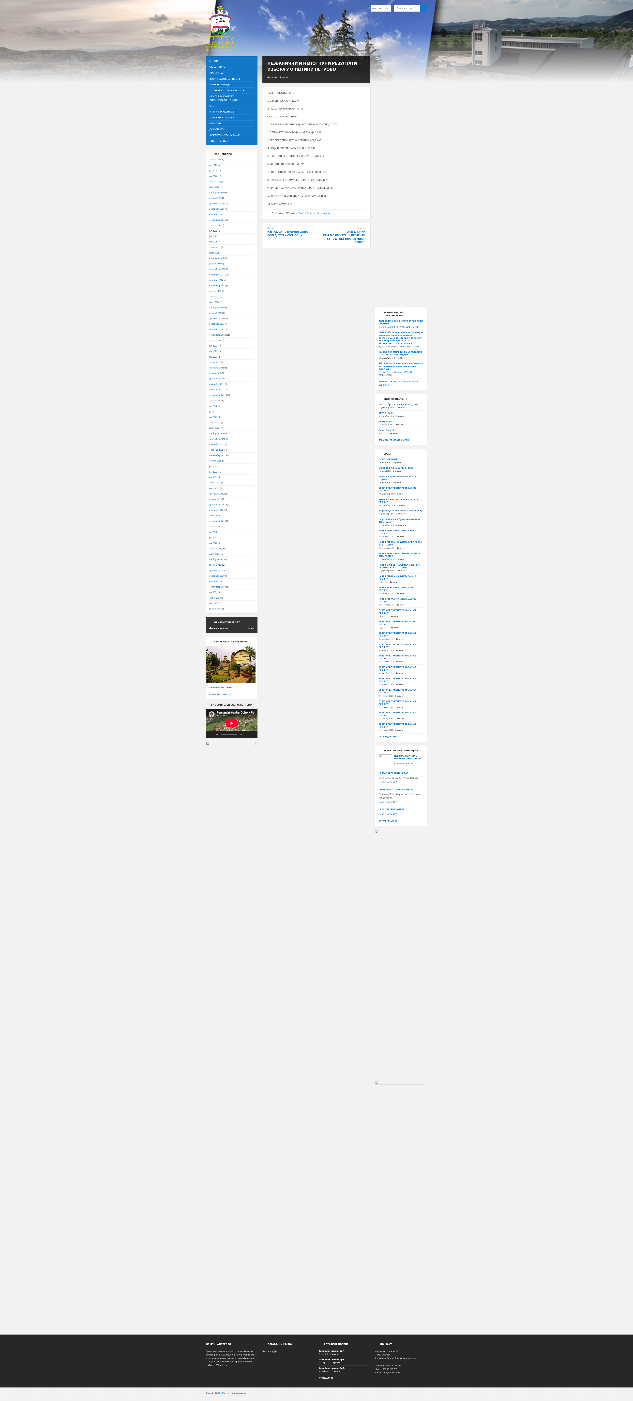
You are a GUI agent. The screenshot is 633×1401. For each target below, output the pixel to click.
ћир (374, 8)
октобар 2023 (216, 329)
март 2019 (214, 603)
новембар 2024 (217, 274)
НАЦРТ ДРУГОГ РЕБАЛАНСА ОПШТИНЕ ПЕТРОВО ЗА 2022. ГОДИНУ (399, 566)
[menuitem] (231, 61)
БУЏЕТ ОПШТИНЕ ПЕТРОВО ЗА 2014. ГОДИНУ (398, 691)
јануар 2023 (215, 373)
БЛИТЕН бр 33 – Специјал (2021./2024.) (399, 404)
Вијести (284, 77)
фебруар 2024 (216, 307)
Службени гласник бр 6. (332, 1359)
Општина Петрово (220, 687)
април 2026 (215, 181)
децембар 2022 (217, 378)
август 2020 (215, 526)
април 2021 (215, 482)
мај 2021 (213, 477)
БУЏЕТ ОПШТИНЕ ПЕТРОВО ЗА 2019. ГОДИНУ (398, 634)
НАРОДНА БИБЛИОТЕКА (391, 809)
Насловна (272, 77)
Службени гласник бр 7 (331, 1350)
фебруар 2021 (216, 493)
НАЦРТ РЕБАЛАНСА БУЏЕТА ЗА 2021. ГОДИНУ (397, 600)
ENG (387, 8)
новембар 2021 (217, 444)
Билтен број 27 (387, 421)
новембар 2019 (217, 575)
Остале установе (388, 821)
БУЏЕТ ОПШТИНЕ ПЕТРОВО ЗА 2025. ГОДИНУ (398, 489)
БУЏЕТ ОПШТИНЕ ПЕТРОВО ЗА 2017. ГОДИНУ (398, 657)
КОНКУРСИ (398, 358)
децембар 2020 (217, 504)
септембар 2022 (217, 395)
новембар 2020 (217, 510)
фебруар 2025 (216, 258)
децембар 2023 (217, 318)
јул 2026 (213, 165)
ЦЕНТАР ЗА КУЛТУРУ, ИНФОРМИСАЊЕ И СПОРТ (407, 757)
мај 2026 (213, 176)
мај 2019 (213, 592)
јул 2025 (213, 230)
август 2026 (215, 159)
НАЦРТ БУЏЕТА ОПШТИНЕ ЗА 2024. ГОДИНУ (397, 532)
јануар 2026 (215, 197)
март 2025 (214, 252)
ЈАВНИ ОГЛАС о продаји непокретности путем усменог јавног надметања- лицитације (401, 366)
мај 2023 (213, 356)
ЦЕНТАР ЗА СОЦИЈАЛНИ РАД (393, 773)
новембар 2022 (217, 384)
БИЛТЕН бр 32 (386, 413)
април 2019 (215, 597)
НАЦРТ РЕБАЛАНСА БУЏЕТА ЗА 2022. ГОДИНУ (397, 577)
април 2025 (215, 247)
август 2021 (215, 460)
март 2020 (214, 553)
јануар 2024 (215, 312)
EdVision (224, 1393)
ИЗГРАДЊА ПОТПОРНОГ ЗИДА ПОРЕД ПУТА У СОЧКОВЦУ (287, 233)
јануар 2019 (215, 608)
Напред (361, 228)
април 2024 (215, 296)
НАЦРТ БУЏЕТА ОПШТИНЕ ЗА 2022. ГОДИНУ (397, 589)
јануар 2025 (215, 263)
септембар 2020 (217, 521)
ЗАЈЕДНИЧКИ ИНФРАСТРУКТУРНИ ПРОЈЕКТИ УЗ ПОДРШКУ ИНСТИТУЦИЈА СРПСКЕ (344, 237)
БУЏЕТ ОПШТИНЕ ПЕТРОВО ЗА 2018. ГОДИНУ (398, 646)
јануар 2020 (215, 564)
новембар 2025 (217, 208)
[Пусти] (210, 734)
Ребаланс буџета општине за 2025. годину (398, 478)
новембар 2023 (217, 323)
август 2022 (215, 400)
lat (380, 8)
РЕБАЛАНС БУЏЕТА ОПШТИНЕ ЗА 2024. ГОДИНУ (398, 501)
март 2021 (214, 488)
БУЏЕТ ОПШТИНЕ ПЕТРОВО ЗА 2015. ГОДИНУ (398, 680)
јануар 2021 (215, 499)
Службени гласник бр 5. (332, 1368)
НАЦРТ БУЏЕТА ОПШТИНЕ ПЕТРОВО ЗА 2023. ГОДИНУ (399, 555)
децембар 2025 (217, 203)
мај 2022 (213, 416)
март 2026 (214, 186)
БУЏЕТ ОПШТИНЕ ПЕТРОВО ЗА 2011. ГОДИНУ (398, 725)
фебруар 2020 (216, 559)
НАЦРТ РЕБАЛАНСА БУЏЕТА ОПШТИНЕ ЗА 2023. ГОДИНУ (400, 543)
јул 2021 (213, 466)
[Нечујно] (248, 734)
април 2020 (215, 548)
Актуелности (323, 213)
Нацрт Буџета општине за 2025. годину (400, 510)
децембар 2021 (217, 438)
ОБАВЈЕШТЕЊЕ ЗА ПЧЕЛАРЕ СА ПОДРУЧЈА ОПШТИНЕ (401, 322)
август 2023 (215, 340)
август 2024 (215, 290)
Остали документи (389, 736)
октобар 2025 (216, 214)
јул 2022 (213, 405)
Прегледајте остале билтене (394, 440)
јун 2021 (213, 471)
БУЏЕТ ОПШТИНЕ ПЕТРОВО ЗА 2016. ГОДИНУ (398, 668)
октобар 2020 (216, 515)
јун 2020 (213, 537)
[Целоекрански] (253, 734)
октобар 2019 (216, 581)
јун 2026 (213, 170)
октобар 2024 (216, 280)
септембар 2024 (217, 285)
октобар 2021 (216, 449)
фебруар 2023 (216, 367)
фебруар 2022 (216, 433)
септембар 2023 (217, 334)
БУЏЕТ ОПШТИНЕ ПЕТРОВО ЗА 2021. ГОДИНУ (398, 611)
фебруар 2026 (216, 192)
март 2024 (214, 302)
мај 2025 (213, 241)
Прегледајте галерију (221, 694)
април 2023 (215, 362)
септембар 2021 (217, 455)
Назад (270, 228)
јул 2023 (213, 345)
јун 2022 (213, 411)
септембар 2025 (217, 219)
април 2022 (215, 422)
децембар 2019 (217, 570)
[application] (231, 723)
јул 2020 (213, 531)
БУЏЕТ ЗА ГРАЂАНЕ (389, 459)
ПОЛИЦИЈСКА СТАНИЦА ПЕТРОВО (396, 789)
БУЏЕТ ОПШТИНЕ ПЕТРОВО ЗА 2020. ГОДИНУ (398, 623)
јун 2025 (213, 236)
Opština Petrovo (307, 213)
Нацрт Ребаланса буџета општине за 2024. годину (399, 521)
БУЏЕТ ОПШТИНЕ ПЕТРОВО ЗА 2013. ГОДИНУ (398, 702)
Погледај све (326, 1378)
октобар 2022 (216, 389)
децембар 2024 (217, 269)
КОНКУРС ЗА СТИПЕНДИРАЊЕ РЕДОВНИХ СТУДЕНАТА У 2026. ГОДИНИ (400, 353)
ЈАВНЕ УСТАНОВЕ (404, 763)
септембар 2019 (217, 586)
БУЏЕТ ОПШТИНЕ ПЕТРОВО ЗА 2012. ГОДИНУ (398, 714)
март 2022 (214, 427)
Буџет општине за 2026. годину (396, 467)
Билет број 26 (386, 430)
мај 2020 (213, 542)
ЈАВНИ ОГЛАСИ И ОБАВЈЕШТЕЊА (404, 327)
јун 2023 (213, 351)
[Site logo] (220, 49)
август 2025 (215, 225)
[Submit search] (423, 8)
